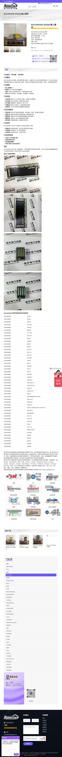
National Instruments (11, 622)
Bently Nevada (10, 580)
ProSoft (8, 636)
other (7, 628)
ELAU (7, 589)
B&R (7, 572)
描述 (6, 69)
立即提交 (28, 743)
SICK (7, 650)
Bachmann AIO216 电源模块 (37, 546)
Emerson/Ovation (10, 591)
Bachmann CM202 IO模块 (51, 546)
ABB (7, 563)
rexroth (8, 639)
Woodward (9, 661)
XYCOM (8, 664)
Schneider (8, 644)
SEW (7, 647)
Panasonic (8, 631)
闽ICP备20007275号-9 (33, 755)
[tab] (6, 69)
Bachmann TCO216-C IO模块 (24, 546)
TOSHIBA (8, 656)
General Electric (10, 603)
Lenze (7, 617)
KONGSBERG (10, 614)
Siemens (8, 653)
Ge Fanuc (8, 600)
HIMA (7, 605)
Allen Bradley (9, 566)
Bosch (7, 583)
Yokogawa (8, 670)
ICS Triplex (9, 611)
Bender (8, 577)
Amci (7, 569)
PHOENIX (8, 633)
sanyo (7, 642)
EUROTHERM (10, 594)
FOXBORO (9, 597)
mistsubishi (9, 619)
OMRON (8, 625)
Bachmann (36, 50)
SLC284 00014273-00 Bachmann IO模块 (10, 547)
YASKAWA (9, 667)
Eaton (7, 586)
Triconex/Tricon (10, 658)
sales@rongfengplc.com (46, 3)
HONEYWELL (9, 608)
